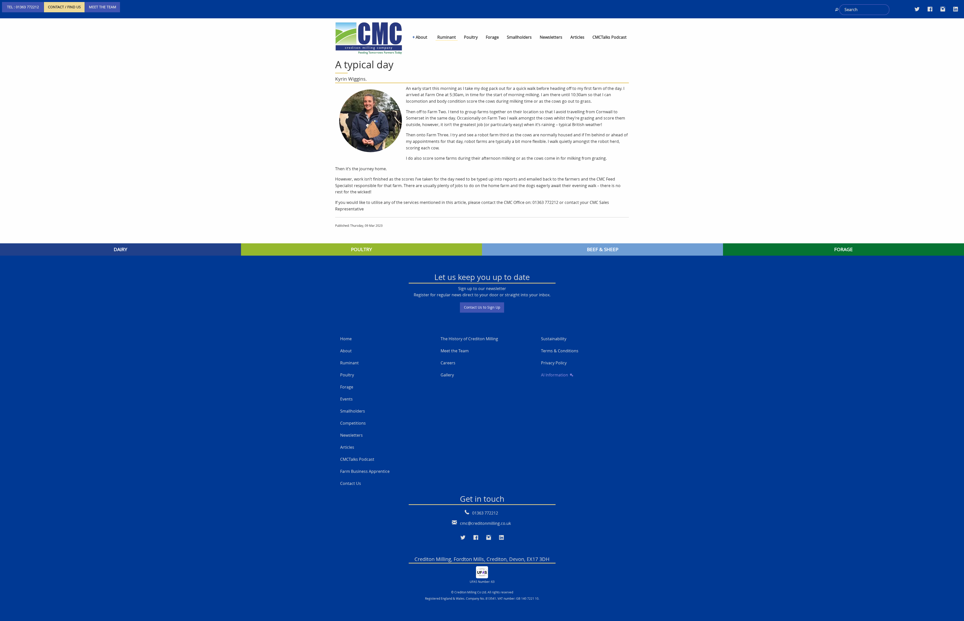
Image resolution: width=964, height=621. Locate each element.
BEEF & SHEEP (602, 249)
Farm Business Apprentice (365, 471)
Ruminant (349, 363)
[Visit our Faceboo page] (475, 538)
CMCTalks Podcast (357, 459)
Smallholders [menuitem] (519, 37)
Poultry (347, 375)
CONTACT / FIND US (64, 7)
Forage (346, 387)
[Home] (368, 37)
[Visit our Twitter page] (917, 9)
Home (346, 339)
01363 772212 (485, 513)
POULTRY (361, 249)
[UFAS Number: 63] (482, 572)
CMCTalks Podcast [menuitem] (609, 37)
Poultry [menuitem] (471, 37)
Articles (347, 447)
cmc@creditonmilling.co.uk (485, 523)
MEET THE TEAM (102, 7)
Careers (448, 363)
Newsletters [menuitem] (551, 37)
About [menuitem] (421, 37)
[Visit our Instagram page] (942, 9)
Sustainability (553, 339)
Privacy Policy (554, 363)
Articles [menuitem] (577, 37)
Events (346, 399)
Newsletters (351, 435)
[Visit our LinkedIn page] (955, 9)
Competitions (353, 423)
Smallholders (352, 411)
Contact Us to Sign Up (482, 307)
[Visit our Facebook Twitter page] (930, 9)
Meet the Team (455, 351)
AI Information (554, 375)
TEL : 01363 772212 (23, 7)
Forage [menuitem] (492, 37)
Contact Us (350, 483)
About (346, 351)
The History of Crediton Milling (469, 339)
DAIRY (120, 249)
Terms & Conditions (559, 351)
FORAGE (843, 249)
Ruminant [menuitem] (446, 37)
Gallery (447, 375)
